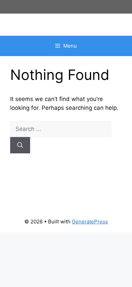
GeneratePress (90, 221)
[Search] (20, 145)
